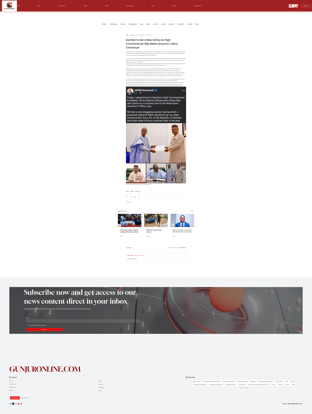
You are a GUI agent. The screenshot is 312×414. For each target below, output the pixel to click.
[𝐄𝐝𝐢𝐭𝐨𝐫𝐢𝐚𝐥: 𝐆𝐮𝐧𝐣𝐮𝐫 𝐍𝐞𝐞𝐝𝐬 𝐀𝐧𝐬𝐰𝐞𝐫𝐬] (156, 220)
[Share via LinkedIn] (134, 196)
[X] (13, 404)
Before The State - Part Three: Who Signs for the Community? (182, 231)
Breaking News (133, 24)
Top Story (155, 24)
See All (192, 211)
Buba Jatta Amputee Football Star (266, 381)
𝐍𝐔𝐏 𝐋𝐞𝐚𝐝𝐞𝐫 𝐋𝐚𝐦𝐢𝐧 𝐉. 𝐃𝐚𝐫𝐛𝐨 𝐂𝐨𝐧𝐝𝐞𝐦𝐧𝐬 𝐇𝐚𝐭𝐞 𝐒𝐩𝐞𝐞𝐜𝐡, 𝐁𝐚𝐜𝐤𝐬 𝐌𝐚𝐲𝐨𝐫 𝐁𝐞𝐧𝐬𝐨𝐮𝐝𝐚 (129, 231)
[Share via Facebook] (126, 196)
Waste (287, 384)
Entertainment (12, 384)
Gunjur (274, 384)
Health (100, 390)
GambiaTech (243, 384)
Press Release (113, 24)
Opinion (11, 390)
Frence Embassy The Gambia (200, 384)
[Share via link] (138, 196)
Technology (101, 387)
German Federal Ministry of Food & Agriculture (259, 384)
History (163, 24)
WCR (294, 384)
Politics (132, 191)
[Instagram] (16, 404)
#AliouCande (197, 381)
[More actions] (185, 35)
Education (171, 24)
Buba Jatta (253, 381)
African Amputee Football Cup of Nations (211, 381)
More (196, 24)
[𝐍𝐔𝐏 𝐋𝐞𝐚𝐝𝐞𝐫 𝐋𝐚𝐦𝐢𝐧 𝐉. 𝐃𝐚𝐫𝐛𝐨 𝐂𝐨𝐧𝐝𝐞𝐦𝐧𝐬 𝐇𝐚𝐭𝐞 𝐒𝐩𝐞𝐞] (129, 220)
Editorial (190, 24)
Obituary (123, 24)
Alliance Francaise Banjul (229, 381)
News (148, 24)
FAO (287, 381)
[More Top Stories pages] (65, 5)
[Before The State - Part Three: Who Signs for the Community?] (182, 220)
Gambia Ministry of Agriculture (216, 384)
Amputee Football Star (243, 381)
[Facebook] (10, 404)
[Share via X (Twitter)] (130, 196)
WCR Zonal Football (244, 387)
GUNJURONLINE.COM (45, 369)
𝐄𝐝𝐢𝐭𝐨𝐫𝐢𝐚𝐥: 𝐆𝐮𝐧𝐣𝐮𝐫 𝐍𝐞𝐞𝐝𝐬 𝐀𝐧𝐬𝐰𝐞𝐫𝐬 (153, 231)
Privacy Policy (25, 398)
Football (293, 381)
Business (100, 384)
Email (27, 318)
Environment (181, 24)
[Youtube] (19, 404)
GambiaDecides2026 (231, 384)
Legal (141, 24)
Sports (11, 381)
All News (104, 24)
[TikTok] (21, 404)
